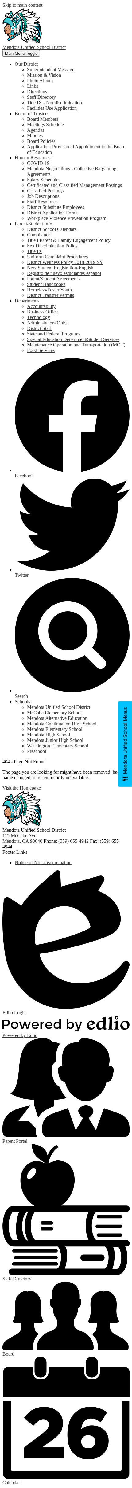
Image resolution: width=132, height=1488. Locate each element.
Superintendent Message (50, 69)
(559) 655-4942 (74, 841)
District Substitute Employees (55, 207)
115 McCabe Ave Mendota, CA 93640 (22, 838)
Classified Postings (45, 190)
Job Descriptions (43, 196)
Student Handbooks (46, 284)
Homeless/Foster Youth (49, 289)
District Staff (39, 328)
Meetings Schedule (45, 124)
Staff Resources (42, 201)
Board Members (42, 119)
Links (32, 86)
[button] (26, 64)
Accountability (41, 306)
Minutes (35, 135)
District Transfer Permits (50, 295)
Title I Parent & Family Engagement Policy (69, 240)
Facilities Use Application (52, 108)
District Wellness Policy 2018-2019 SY (65, 262)
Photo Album (40, 80)
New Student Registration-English (60, 267)
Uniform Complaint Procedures (57, 256)
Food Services (41, 350)
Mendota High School (48, 734)
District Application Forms (52, 212)
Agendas (35, 130)
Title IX (34, 251)
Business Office (42, 311)
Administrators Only (47, 322)
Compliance (38, 234)
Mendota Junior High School (55, 740)
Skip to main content (22, 5)
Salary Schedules (43, 179)
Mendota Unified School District (58, 707)
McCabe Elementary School (54, 712)
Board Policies (41, 141)
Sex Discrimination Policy (52, 245)
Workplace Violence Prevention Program (66, 218)
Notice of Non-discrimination (43, 862)
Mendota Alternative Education (57, 718)
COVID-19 (38, 163)
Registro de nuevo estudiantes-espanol (64, 273)
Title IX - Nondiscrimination (54, 102)
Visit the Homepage (21, 787)
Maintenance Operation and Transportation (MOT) (76, 344)
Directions (37, 91)
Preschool (36, 751)
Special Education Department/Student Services (73, 339)
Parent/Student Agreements (53, 278)
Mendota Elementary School (54, 729)
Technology (38, 317)
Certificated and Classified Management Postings (74, 185)
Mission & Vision (44, 75)
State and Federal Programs (53, 333)
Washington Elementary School (57, 745)
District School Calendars (51, 229)
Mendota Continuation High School (61, 723)
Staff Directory (41, 97)
